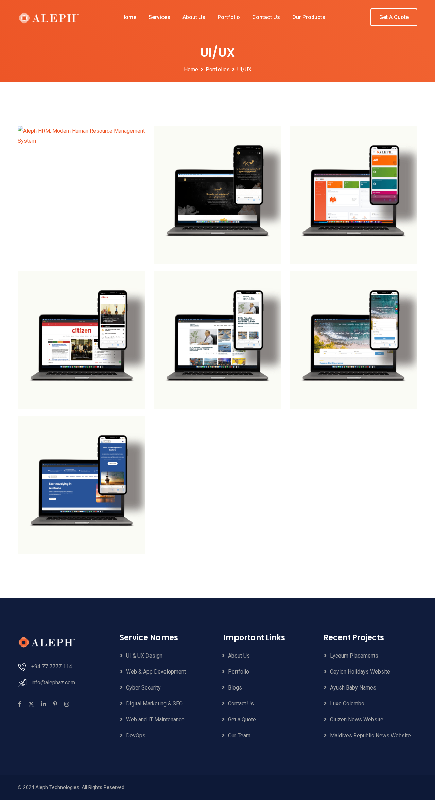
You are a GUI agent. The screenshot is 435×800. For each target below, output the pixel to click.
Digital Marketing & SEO (154, 703)
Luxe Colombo (347, 703)
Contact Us (266, 17)
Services (159, 17)
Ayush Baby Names (353, 687)
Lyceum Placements (354, 655)
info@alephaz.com (53, 682)
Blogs (235, 687)
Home (128, 17)
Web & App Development (156, 671)
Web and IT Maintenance (155, 719)
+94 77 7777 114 (51, 666)
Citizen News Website (356, 719)
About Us (193, 17)
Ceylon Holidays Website (360, 671)
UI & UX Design (144, 655)
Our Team (239, 735)
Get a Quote (242, 719)
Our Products (308, 17)
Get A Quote (394, 17)
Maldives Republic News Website (370, 735)
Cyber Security (143, 687)
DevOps (135, 735)
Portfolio (229, 17)
